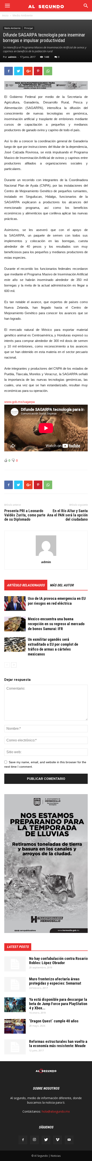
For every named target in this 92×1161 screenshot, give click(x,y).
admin (12, 56)
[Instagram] (34, 1140)
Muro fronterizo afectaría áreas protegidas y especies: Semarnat (55, 981)
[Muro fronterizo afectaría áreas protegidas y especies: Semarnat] (15, 984)
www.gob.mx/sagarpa (19, 402)
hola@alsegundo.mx (56, 1111)
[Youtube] (69, 1140)
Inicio (5, 15)
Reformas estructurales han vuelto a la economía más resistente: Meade (58, 1043)
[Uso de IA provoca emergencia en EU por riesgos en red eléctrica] (15, 603)
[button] (86, 6)
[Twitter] (46, 1140)
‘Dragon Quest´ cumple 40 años (54, 1021)
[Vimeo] (57, 1140)
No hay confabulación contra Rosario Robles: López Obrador (58, 960)
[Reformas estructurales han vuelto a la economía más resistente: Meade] (15, 1046)
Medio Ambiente (23, 15)
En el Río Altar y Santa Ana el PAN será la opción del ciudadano (67, 515)
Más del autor (62, 585)
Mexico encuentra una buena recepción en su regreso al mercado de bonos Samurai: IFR (56, 624)
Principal (28, 28)
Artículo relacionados (26, 585)
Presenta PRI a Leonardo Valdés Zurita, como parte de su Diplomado (24, 515)
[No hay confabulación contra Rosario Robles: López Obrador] (15, 963)
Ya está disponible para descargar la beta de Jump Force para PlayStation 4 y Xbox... (58, 1003)
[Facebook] (23, 1140)
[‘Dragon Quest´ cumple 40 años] (15, 1026)
